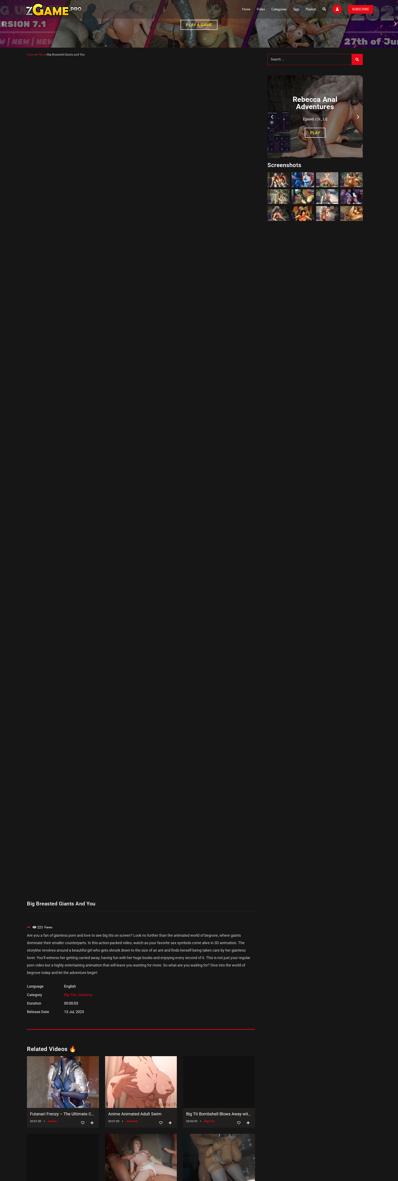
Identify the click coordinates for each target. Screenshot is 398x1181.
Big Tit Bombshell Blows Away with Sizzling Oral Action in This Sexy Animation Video (219, 1113)
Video (261, 9)
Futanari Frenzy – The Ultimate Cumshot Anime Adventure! (63, 1113)
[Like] (82, 1123)
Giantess (85, 995)
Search (357, 59)
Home (246, 9)
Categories (279, 9)
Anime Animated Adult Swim (134, 1113)
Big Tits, (71, 995)
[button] (2, 24)
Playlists (311, 9)
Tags (296, 9)
